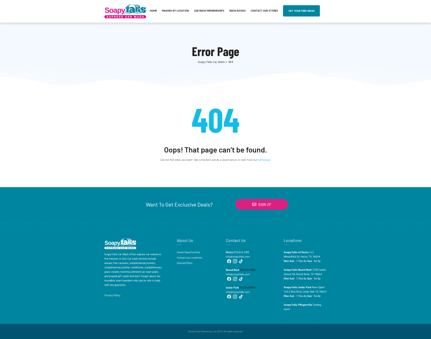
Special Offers (184, 262)
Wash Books (237, 10)
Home (153, 10)
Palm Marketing (203, 331)
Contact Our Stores (264, 10)
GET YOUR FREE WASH (301, 10)
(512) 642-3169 (241, 252)
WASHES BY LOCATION (175, 10)
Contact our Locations (189, 257)
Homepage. (264, 159)
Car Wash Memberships (209, 10)
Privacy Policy (112, 295)
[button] (261, 204)
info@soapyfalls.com (238, 256)
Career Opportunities (188, 252)
